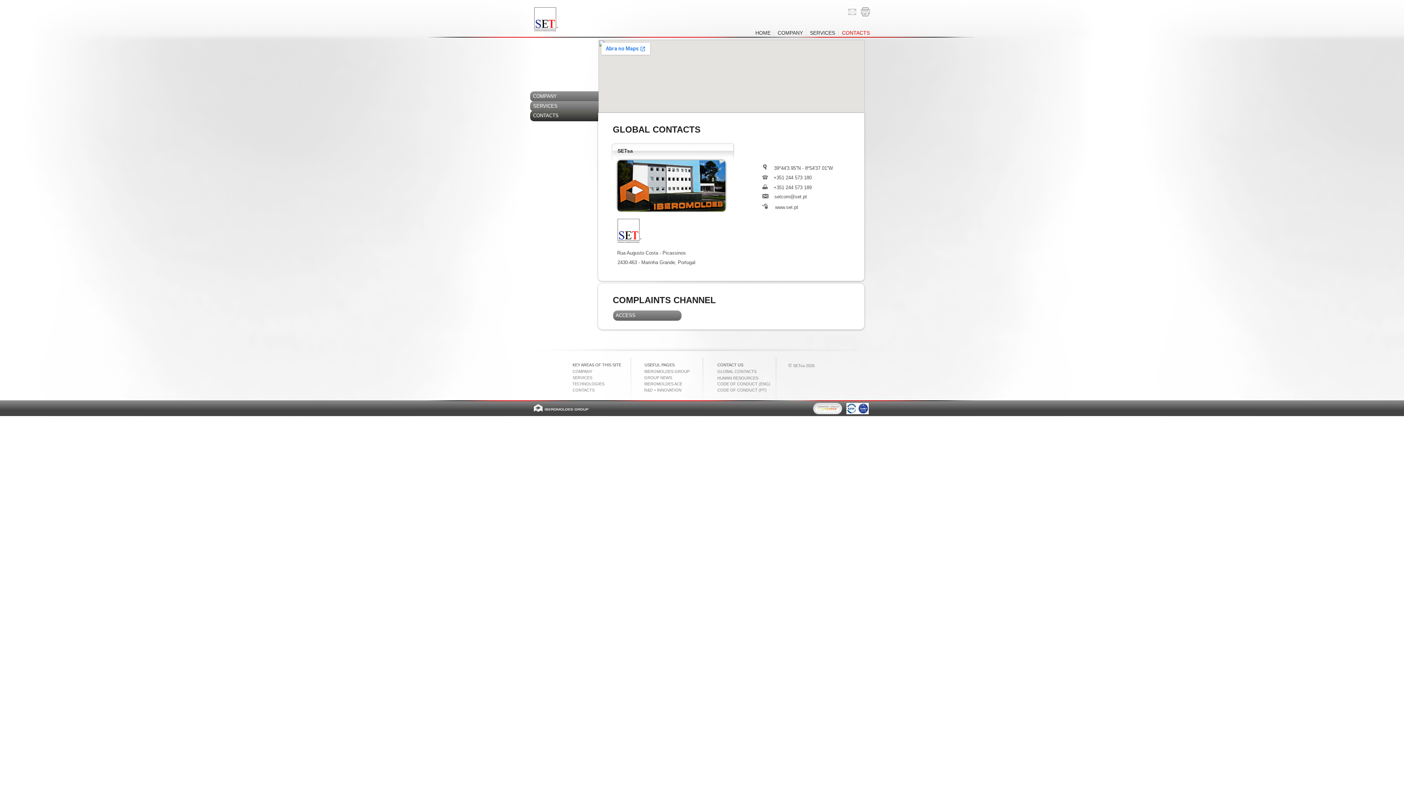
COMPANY (543, 96)
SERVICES (544, 106)
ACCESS (624, 315)
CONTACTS (544, 115)
